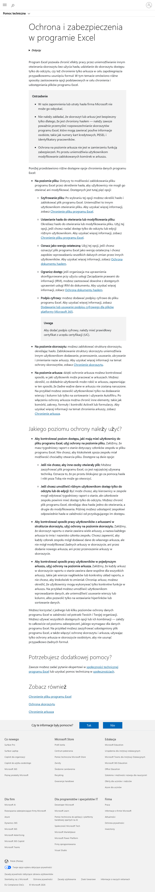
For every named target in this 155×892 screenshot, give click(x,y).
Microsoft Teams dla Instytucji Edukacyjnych (125, 756)
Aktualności (110, 816)
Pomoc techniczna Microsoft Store (70, 756)
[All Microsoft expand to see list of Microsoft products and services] (4, 5)
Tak (89, 725)
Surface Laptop (11, 750)
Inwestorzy (110, 829)
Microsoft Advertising (14, 835)
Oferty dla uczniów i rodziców (118, 781)
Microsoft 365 (11, 769)
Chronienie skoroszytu (88, 365)
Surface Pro (10, 744)
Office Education (112, 769)
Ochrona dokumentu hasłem (83, 290)
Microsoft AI (10, 804)
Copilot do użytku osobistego (18, 763)
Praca (107, 804)
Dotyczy (36, 50)
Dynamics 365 (11, 822)
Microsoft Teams (12, 847)
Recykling (59, 775)
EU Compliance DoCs (14, 884)
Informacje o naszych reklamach (115, 879)
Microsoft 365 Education (116, 763)
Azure (7, 816)
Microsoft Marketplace (65, 832)
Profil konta (60, 744)
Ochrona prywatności (114, 822)
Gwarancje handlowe (64, 781)
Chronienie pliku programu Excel (71, 211)
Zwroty (58, 763)
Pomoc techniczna (14, 13)
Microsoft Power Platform (66, 838)
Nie (112, 725)
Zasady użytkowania (67, 879)
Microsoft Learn (62, 810)
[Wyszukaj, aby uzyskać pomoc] (13, 5)
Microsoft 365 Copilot (14, 841)
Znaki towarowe (88, 879)
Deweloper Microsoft (64, 804)
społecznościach (103, 671)
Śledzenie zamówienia (65, 769)
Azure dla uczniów (113, 787)
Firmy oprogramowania (65, 844)
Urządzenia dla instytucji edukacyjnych (122, 750)
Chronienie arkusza (47, 413)
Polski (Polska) (16, 861)
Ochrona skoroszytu (42, 704)
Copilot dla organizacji (15, 756)
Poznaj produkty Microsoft (16, 775)
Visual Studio (61, 850)
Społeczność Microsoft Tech (67, 825)
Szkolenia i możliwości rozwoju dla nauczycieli (126, 775)
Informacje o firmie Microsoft (118, 810)
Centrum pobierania (64, 750)
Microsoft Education (114, 744)
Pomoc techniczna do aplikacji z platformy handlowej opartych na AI (74, 818)
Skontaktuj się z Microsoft (16, 879)
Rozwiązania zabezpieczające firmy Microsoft (25, 810)
